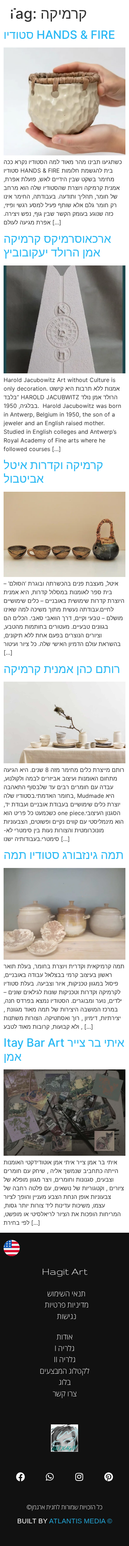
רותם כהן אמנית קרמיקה (62, 669)
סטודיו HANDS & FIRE (59, 35)
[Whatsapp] (50, 1477)
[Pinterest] (109, 1477)
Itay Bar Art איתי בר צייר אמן (64, 1049)
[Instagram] (79, 1477)
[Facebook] (20, 1477)
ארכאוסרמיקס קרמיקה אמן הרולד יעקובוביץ (57, 245)
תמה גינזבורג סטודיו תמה (64, 855)
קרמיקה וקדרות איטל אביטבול (53, 472)
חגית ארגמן (116, 10)
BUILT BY (64, 1521)
